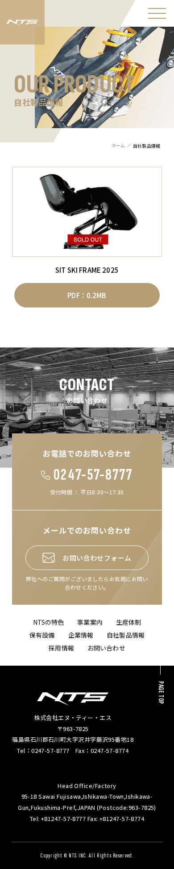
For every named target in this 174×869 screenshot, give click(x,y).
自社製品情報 (126, 635)
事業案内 (90, 622)
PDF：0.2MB (86, 295)
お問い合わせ (106, 647)
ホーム (118, 145)
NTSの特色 (48, 622)
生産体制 (128, 622)
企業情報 (81, 635)
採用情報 (61, 647)
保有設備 (42, 635)
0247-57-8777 (93, 475)
